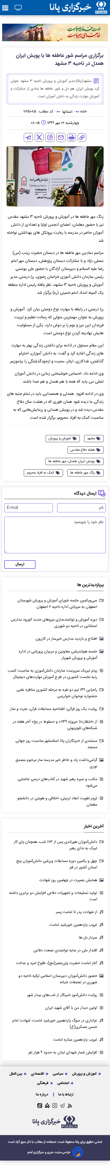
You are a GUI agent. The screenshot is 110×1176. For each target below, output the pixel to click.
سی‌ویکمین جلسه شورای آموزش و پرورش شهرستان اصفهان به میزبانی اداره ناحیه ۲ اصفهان (57, 603)
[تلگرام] (28, 137)
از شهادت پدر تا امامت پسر (76, 912)
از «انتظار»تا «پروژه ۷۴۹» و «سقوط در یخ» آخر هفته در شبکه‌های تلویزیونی (55, 725)
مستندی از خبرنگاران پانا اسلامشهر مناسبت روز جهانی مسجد (56, 744)
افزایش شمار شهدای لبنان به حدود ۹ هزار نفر (62, 1052)
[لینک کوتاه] (82, 137)
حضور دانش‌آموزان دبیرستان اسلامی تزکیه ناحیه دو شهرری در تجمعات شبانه (57, 979)
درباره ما (42, 1094)
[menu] (5, 8)
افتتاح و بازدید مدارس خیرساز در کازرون (66, 639)
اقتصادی (38, 1074)
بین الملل (16, 1074)
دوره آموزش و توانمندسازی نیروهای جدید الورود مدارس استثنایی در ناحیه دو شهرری (54, 623)
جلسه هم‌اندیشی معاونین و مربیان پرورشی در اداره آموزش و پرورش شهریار (58, 654)
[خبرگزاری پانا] (78, 7)
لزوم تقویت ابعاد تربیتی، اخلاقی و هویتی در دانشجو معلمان (57, 801)
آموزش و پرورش (84, 1074)
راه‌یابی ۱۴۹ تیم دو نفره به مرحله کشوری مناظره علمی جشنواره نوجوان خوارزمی (57, 693)
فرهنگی (43, 1083)
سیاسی (58, 1074)
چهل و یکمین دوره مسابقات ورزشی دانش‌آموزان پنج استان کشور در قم (56, 864)
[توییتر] (39, 137)
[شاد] (47, 1105)
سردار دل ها (88, 938)
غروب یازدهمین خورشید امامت (73, 925)
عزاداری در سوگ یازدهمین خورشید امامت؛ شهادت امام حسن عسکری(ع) (54, 1024)
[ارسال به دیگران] (60, 137)
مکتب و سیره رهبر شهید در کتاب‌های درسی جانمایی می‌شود (57, 782)
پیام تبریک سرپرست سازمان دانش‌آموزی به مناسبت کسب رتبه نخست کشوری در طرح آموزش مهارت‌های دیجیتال (52, 674)
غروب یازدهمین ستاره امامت (75, 1040)
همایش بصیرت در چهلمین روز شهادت (68, 880)
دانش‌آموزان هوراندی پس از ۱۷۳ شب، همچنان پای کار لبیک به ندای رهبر (55, 845)
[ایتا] (39, 1105)
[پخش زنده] (18, 8)
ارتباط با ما (66, 1094)
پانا (77, 1142)
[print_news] (71, 137)
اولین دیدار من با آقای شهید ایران (71, 1008)
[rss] (70, 1105)
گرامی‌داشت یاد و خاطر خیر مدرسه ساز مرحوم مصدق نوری (56, 763)
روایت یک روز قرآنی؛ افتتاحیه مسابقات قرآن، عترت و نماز (53, 709)
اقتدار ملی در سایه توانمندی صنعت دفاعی (65, 950)
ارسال (19, 564)
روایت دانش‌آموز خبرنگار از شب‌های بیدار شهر (62, 995)
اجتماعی (63, 1083)
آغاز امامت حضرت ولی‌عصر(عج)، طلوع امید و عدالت (56, 963)
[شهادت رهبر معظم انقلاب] (55, 32)
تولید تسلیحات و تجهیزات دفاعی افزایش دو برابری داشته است (53, 896)
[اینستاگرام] (49, 137)
